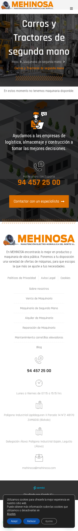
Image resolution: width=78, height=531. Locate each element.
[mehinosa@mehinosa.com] (39, 458)
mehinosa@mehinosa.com (39, 468)
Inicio (15, 62)
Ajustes (11, 513)
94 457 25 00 (39, 182)
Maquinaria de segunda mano (42, 62)
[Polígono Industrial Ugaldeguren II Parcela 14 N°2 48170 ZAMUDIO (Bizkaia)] (39, 405)
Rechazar (31, 521)
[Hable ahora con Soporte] (39, 166)
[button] (71, 8)
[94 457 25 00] (39, 360)
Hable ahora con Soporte (39, 176)
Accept (14, 521)
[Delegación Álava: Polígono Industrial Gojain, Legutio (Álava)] (39, 431)
